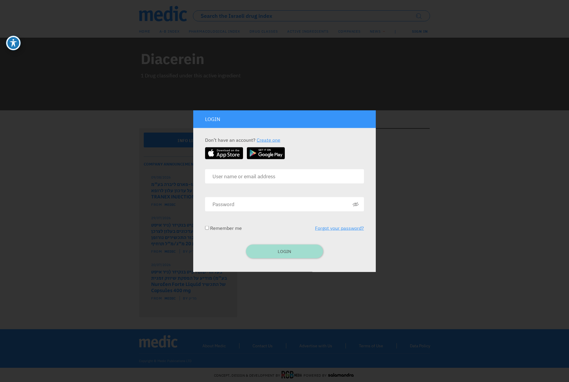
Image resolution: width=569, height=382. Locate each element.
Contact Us (262, 345)
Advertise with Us (315, 345)
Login (284, 251)
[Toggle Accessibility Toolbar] (13, 43)
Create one (268, 140)
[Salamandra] (341, 375)
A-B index (169, 31)
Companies (349, 31)
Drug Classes (264, 31)
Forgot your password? (339, 228)
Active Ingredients (308, 31)
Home (144, 31)
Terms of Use (371, 345)
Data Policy (420, 345)
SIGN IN (420, 31)
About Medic (214, 345)
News (375, 31)
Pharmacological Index (214, 31)
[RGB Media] (292, 375)
